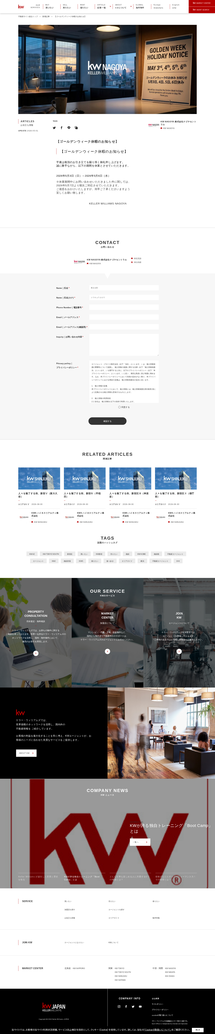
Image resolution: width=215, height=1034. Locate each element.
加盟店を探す (69, 910)
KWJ (54, 561)
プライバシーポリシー (160, 1010)
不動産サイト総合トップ (28, 16)
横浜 (142, 561)
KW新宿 (99, 554)
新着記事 (45, 16)
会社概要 (155, 999)
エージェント (38, 561)
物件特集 (156, 918)
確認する (107, 421)
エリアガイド (127, 561)
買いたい (84, 554)
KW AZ (32, 554)
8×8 (178, 561)
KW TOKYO (119, 968)
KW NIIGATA (170, 972)
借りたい (94, 561)
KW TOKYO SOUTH (51, 554)
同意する (125, 407)
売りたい (113, 554)
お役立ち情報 (69, 918)
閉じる (198, 1030)
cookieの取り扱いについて (162, 1015)
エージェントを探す (116, 910)
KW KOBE (141, 554)
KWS (81, 561)
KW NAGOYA (170, 968)
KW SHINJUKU (121, 976)
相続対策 (67, 561)
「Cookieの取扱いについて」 (157, 1030)
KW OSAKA (169, 976)
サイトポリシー (158, 1004)
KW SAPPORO (79, 968)
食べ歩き (109, 561)
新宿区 (69, 554)
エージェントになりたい (74, 943)
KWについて (113, 943)
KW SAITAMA (120, 980)
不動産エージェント (175, 554)
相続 (127, 554)
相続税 (156, 554)
